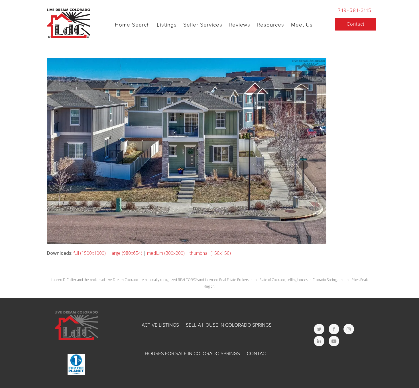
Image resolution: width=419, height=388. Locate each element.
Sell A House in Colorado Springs (229, 325)
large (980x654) (126, 253)
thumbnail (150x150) (210, 253)
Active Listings (160, 325)
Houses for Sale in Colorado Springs (192, 354)
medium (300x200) (166, 253)
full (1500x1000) (89, 253)
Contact (258, 354)
